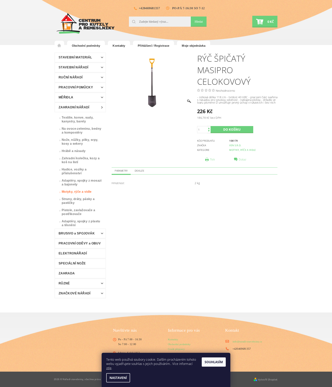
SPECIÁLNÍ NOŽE (72, 263)
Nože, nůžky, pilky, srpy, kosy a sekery (80, 141)
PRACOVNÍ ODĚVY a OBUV (80, 243)
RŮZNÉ (64, 283)
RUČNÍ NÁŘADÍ (71, 77)
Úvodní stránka (59, 46)
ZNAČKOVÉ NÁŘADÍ (74, 293)
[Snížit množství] (209, 131)
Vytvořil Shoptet (267, 379)
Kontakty (119, 45)
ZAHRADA (67, 273)
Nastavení (118, 378)
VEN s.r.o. (235, 145)
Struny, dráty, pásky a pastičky (78, 200)
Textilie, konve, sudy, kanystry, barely (78, 119)
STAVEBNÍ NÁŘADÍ (73, 67)
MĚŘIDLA (66, 97)
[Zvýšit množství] (209, 128)
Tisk (212, 159)
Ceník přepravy (176, 349)
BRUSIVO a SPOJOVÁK (77, 233)
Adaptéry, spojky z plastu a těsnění (81, 223)
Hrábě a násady (74, 151)
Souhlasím (214, 362)
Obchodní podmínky (86, 45)
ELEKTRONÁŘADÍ (73, 253)
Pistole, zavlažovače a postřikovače (78, 212)
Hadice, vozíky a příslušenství (74, 171)
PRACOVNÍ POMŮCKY (76, 87)
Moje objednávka (193, 45)
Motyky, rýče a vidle (77, 191)
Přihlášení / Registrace (153, 45)
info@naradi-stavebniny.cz (247, 341)
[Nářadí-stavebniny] (85, 23)
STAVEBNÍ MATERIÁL (75, 57)
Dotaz (242, 159)
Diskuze (139, 170)
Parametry (121, 170)
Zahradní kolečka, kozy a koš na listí (81, 160)
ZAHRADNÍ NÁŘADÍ (74, 107)
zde (108, 368)
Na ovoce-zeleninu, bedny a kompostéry (81, 130)
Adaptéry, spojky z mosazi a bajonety (82, 182)
